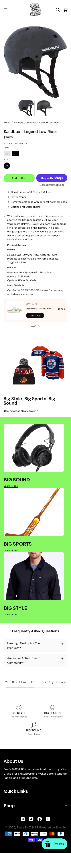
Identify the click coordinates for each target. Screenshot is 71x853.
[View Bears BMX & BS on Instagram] (23, 819)
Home (7, 122)
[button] (58, 10)
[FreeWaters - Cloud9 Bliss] (15, 310)
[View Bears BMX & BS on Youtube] (48, 819)
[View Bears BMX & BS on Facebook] (39, 819)
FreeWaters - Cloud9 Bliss (38, 309)
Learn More (11, 485)
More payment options (52, 184)
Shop (9, 805)
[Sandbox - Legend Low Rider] (26, 108)
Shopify (61, 827)
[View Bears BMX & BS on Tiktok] (31, 819)
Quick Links (16, 791)
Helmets (18, 122)
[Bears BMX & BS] (35, 10)
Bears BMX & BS (27, 827)
